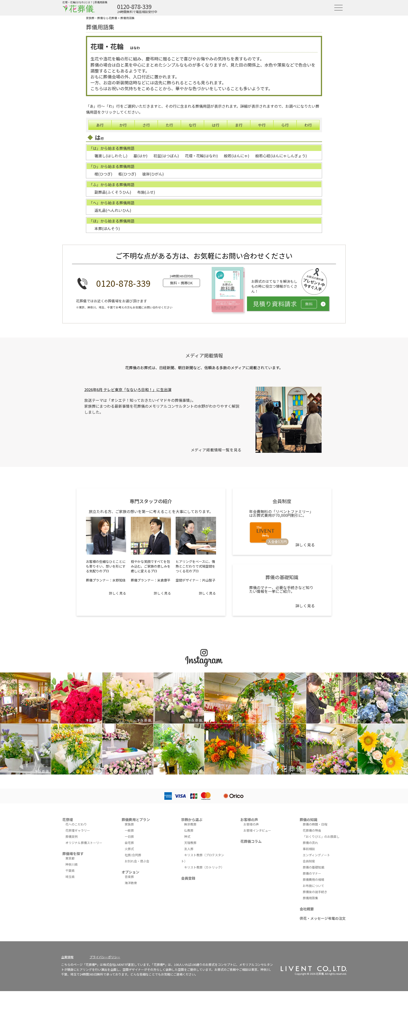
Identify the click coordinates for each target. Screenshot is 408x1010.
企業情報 (67, 957)
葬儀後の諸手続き (315, 892)
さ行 (146, 125)
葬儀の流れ (310, 842)
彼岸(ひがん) (153, 174)
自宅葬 (129, 842)
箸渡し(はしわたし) (111, 155)
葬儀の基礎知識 (313, 867)
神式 (187, 836)
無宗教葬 (190, 824)
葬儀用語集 (127, 18)
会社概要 (307, 908)
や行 (262, 125)
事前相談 (309, 849)
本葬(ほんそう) (107, 228)
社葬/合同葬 (133, 855)
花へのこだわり (76, 824)
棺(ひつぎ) (103, 174)
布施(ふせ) (146, 192)
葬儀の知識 (308, 819)
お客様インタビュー (257, 830)
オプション (130, 871)
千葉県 (70, 870)
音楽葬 (129, 876)
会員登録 (188, 878)
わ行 (308, 125)
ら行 (285, 125)
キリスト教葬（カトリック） (204, 867)
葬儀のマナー (312, 873)
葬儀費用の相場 (313, 879)
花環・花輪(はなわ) (201, 155)
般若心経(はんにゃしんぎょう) (281, 155)
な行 (192, 125)
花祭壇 (67, 819)
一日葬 (129, 836)
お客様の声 (249, 819)
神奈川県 (71, 864)
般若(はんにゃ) (236, 155)
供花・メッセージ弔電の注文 (323, 918)
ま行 (238, 125)
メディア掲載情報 (204, 355)
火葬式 (129, 849)
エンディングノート (316, 855)
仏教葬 (188, 830)
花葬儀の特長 (312, 830)
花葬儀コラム (251, 841)
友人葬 (188, 849)
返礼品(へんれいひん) (112, 210)
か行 (123, 125)
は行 (215, 125)
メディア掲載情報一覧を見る (216, 450)
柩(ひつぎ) (127, 174)
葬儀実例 (71, 836)
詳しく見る (117, 593)
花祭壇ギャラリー (77, 830)
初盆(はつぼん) (166, 155)
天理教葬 (190, 842)
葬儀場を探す (73, 853)
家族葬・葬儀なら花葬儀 (101, 18)
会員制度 (309, 861)
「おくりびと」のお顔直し (321, 836)
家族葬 (129, 824)
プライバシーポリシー (104, 957)
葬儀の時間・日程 (315, 824)
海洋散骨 (131, 883)
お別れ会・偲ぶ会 (137, 861)
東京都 (70, 858)
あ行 (100, 125)
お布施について (313, 885)
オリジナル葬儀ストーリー (83, 842)
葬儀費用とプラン (136, 819)
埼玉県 (70, 876)
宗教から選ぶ (191, 819)
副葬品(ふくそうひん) (112, 192)
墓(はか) (140, 155)
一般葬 (129, 830)
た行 (169, 125)
